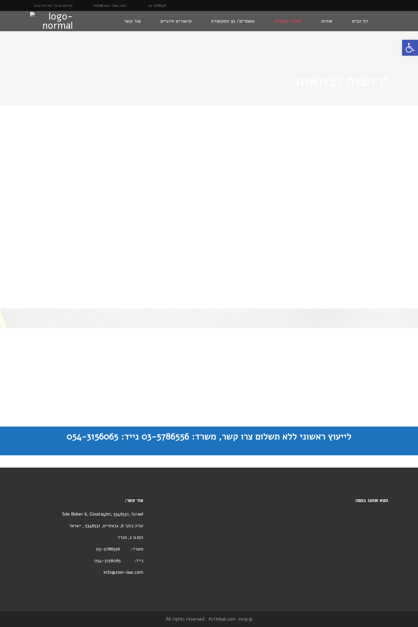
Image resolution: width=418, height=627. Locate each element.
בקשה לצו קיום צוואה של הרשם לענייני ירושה (209, 390)
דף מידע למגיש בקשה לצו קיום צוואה (209, 398)
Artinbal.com (222, 619)
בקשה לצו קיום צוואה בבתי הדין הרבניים (209, 382)
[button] (410, 48)
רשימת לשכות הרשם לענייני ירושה (209, 366)
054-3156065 (108, 561)
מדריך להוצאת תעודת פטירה (209, 374)
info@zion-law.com (123, 572)
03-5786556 (108, 549)
